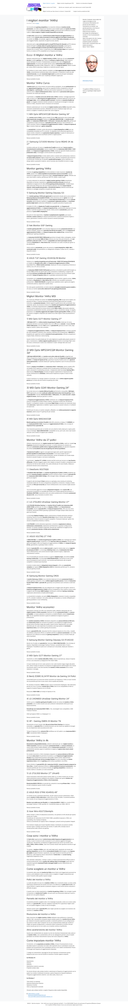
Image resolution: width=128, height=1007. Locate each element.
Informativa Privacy (88, 80)
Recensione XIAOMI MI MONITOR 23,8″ (37, 995)
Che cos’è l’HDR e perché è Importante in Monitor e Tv (40, 996)
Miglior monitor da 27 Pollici (49, 7)
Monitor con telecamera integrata (84, 3)
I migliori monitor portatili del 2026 (81, 11)
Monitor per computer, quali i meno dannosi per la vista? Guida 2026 (75, 7)
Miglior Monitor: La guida (49, 3)
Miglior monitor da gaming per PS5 (65, 3)
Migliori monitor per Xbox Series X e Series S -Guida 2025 (56, 11)
